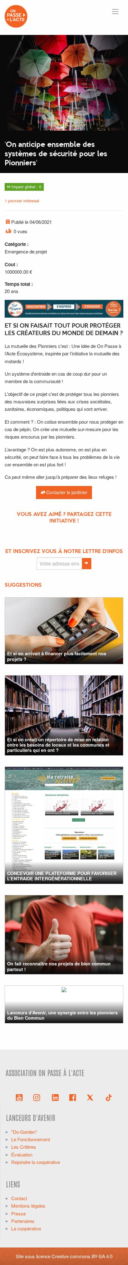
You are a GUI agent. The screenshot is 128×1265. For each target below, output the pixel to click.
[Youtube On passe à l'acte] (19, 1097)
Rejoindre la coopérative (35, 1162)
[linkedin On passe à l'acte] (55, 1097)
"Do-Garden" (24, 1131)
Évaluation (21, 1154)
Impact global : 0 (25, 187)
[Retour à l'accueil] (16, 15)
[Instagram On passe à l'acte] (38, 1097)
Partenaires (22, 1221)
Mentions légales (28, 1205)
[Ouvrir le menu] (115, 11)
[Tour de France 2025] (64, 308)
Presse (18, 1213)
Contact (19, 1198)
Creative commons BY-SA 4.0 (82, 1256)
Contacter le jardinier (66, 492)
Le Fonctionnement (30, 1139)
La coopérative (26, 1228)
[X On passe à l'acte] (91, 1097)
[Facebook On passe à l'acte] (73, 1097)
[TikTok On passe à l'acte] (109, 1097)
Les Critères (23, 1146)
